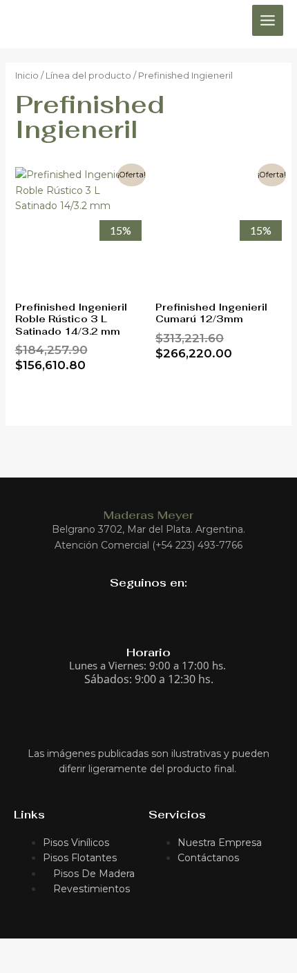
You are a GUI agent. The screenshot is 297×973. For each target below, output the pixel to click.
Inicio (27, 75)
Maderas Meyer (148, 515)
